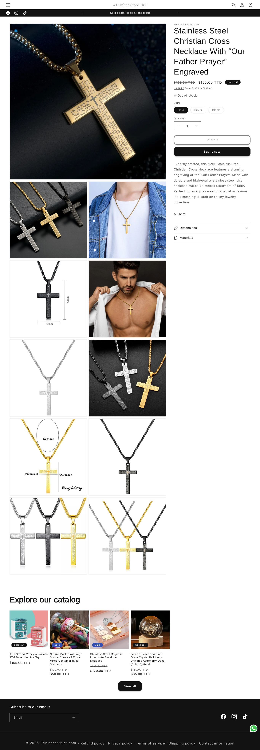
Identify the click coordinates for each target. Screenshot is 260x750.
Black (218, 110)
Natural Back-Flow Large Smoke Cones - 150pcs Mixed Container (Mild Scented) (66, 659)
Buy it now (212, 151)
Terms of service (150, 743)
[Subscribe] (73, 717)
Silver (200, 110)
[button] (8, 5)
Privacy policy (120, 743)
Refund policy (92, 743)
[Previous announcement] (82, 13)
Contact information (216, 743)
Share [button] (181, 214)
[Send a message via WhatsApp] (253, 728)
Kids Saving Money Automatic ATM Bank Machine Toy (29, 656)
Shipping (179, 87)
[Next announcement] (178, 13)
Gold (183, 110)
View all (130, 686)
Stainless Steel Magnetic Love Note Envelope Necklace (106, 657)
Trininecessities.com (58, 743)
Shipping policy (182, 743)
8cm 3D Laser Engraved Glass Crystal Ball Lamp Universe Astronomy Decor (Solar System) (148, 659)
